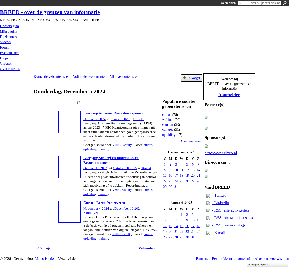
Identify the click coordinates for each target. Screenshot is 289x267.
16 (170, 175)
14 (198, 170)
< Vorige (43, 248)
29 (165, 187)
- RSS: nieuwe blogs (228, 225)
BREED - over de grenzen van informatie (50, 12)
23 (170, 181)
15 (165, 175)
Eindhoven (91, 213)
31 (176, 187)
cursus (148, 145)
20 (193, 175)
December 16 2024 (128, 208)
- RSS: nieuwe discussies (232, 217)
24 (176, 181)
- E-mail (218, 232)
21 (198, 175)
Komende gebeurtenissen (52, 76)
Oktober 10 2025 (125, 168)
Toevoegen (194, 78)
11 (181, 170)
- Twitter (219, 195)
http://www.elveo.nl (221, 153)
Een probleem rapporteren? (231, 258)
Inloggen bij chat (258, 264)
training (103, 149)
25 (181, 181)
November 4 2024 (96, 208)
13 (193, 170)
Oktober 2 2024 (94, 119)
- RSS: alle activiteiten (230, 210)
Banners (202, 258)
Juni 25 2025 (120, 119)
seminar (167, 124)
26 (187, 181)
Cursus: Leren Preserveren (104, 203)
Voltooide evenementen (89, 76)
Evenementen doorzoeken (79, 103)
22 (165, 181)
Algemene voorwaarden (272, 258)
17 (176, 175)
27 (193, 181)
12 (187, 170)
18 (181, 175)
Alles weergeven (190, 141)
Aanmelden (228, 3)
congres (167, 129)
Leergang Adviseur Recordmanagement (113, 113)
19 (187, 175)
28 (198, 181)
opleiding (90, 149)
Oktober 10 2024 (95, 168)
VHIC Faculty (122, 145)
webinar (168, 119)
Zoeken (285, 3)
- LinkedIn (220, 203)
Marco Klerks (44, 258)
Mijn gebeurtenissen (124, 76)
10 (176, 170)
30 (170, 187)
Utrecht (138, 119)
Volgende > (147, 248)
